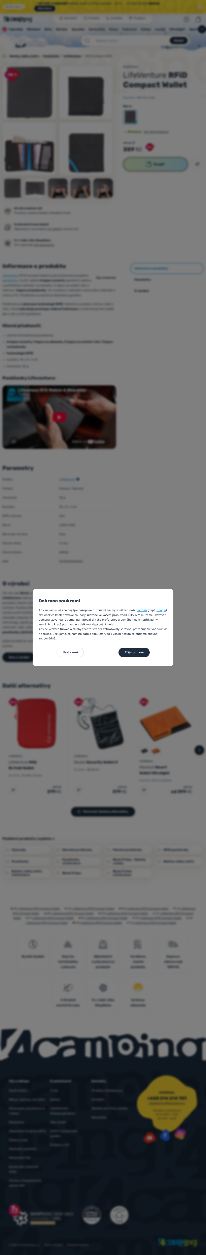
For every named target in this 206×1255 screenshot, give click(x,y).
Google (161, 610)
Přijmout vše (134, 652)
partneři (141, 610)
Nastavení (70, 652)
